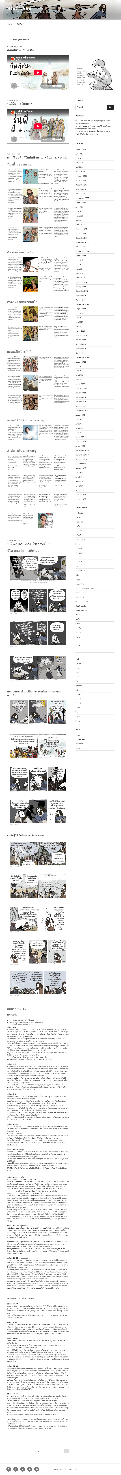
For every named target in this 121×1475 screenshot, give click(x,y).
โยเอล (78, 708)
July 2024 (79, 260)
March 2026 (80, 172)
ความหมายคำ (81, 571)
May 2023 (79, 322)
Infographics (80, 553)
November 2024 (82, 242)
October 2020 (81, 459)
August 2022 (81, 362)
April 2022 (79, 380)
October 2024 (81, 247)
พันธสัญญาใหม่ (81, 610)
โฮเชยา (78, 721)
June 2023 (79, 318)
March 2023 (80, 331)
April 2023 (79, 326)
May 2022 (79, 375)
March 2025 (80, 225)
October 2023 (81, 300)
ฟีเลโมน (79, 619)
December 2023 (82, 291)
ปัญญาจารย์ (80, 597)
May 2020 (79, 481)
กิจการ (78, 566)
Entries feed (80, 739)
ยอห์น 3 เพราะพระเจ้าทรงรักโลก (28, 544)
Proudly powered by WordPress (64, 1469)
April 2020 (80, 486)
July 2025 (79, 207)
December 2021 (82, 397)
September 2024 (82, 251)
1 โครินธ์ (79, 531)
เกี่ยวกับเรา (20, 24)
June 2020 (80, 477)
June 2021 (79, 424)
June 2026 (80, 158)
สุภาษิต (78, 664)
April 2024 (79, 273)
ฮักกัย (77, 672)
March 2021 (80, 437)
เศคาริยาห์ (79, 686)
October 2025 (81, 194)
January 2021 (80, 446)
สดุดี (77, 659)
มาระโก (78, 628)
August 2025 (81, 203)
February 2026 (81, 176)
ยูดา (77, 650)
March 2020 (80, 490)
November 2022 (82, 349)
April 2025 (79, 220)
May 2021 (79, 428)
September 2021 (82, 411)
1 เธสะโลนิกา (80, 522)
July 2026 (79, 154)
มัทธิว (78, 624)
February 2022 (81, 388)
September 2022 (82, 357)
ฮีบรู (77, 681)
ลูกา (77, 655)
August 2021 (80, 415)
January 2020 (81, 499)
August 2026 (81, 149)
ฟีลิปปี (78, 615)
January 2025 (81, 233)
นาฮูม (78, 579)
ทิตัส (77, 575)
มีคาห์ (78, 637)
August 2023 (81, 309)
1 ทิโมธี (78, 517)
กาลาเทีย (79, 562)
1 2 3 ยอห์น (79, 513)
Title (77, 557)
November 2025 (82, 189)
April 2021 (79, 433)
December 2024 (82, 238)
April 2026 (79, 167)
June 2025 (80, 211)
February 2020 (81, 495)
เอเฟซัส (78, 695)
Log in (78, 735)
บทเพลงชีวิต (80, 584)
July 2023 (79, 313)
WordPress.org (82, 748)
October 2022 (81, 353)
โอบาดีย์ (78, 717)
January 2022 (81, 393)
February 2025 (81, 229)
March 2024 (80, 278)
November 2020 (82, 455)
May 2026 (79, 163)
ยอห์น (78, 641)
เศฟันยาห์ (79, 690)
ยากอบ (78, 646)
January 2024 (81, 287)
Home (9, 24)
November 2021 (82, 402)
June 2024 (80, 264)
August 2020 (81, 468)
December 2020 (82, 450)
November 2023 (82, 296)
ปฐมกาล (79, 593)
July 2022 (79, 366)
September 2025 (82, 198)
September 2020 (82, 464)
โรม (77, 712)
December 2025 (82, 185)
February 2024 (81, 282)
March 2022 (80, 384)
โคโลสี (78, 699)
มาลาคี (78, 633)
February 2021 (81, 442)
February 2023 (81, 335)
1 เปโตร (78, 526)
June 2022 (79, 371)
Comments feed (82, 744)
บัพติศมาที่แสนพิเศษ (20, 50)
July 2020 (79, 472)
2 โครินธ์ (79, 548)
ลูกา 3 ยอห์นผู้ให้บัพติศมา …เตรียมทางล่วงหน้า (38, 157)
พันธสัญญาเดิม (81, 606)
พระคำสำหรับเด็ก (82, 601)
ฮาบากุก (78, 677)
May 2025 (79, 216)
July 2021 (79, 419)
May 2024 (79, 269)
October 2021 (81, 406)
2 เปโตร (78, 544)
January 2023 (81, 340)
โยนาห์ (78, 703)
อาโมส (78, 668)
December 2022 (82, 344)
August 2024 (81, 256)
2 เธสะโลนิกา (81, 540)
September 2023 (82, 304)
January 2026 (81, 180)
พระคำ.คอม (19, 8)
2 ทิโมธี (78, 535)
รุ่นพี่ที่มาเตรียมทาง (19, 104)
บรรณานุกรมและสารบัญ (85, 588)
